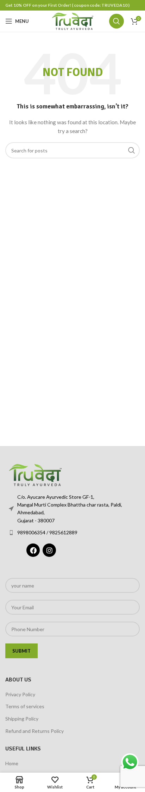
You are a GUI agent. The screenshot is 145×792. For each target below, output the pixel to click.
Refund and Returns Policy (34, 731)
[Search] (116, 21)
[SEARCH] (132, 150)
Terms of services (24, 706)
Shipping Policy (21, 719)
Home (11, 763)
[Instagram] (49, 550)
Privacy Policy (20, 694)
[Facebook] (33, 550)
